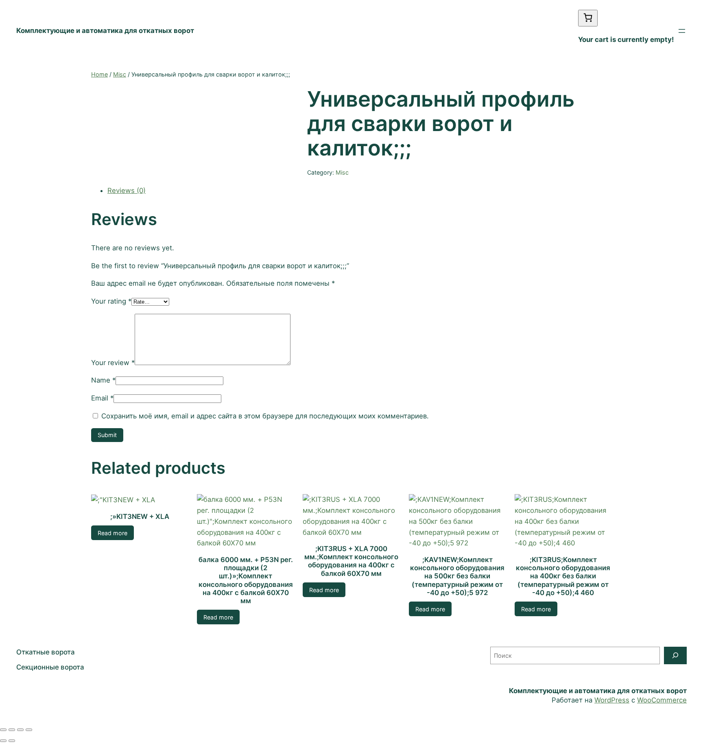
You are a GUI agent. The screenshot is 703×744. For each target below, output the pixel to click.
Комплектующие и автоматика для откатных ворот (105, 30)
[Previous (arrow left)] (3, 741)
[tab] (359, 190)
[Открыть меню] (682, 31)
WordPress (611, 700)
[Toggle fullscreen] (20, 730)
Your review (113, 363)
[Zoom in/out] (29, 730)
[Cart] (588, 18)
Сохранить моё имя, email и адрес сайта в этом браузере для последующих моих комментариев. (265, 416)
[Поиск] (675, 655)
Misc (119, 74)
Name (103, 380)
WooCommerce (662, 700)
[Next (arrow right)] (12, 741)
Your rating (111, 301)
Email (102, 398)
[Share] (12, 730)
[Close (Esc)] (3, 730)
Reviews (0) (126, 190)
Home (99, 74)
